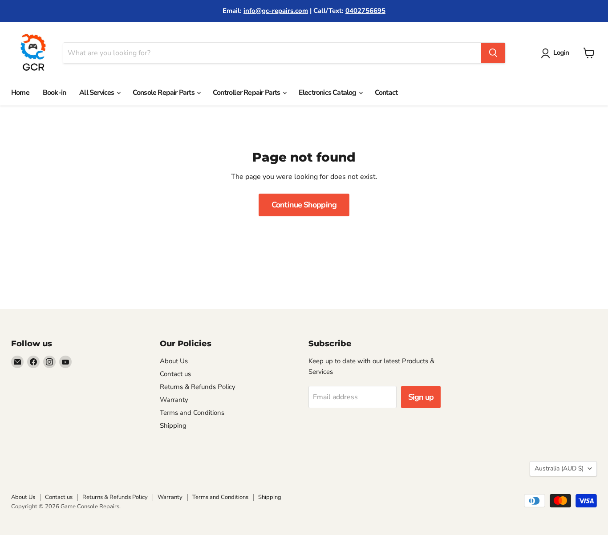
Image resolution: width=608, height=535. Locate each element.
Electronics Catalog (328, 92)
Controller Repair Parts (247, 92)
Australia (559, 468)
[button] (556, 53)
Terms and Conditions (192, 412)
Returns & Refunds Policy (197, 386)
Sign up (421, 397)
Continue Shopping (304, 204)
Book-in (54, 92)
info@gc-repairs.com (275, 10)
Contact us (175, 373)
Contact (386, 92)
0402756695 (365, 10)
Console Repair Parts (164, 92)
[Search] (493, 53)
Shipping (173, 425)
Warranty (174, 399)
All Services (97, 92)
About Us (174, 361)
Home (20, 92)
